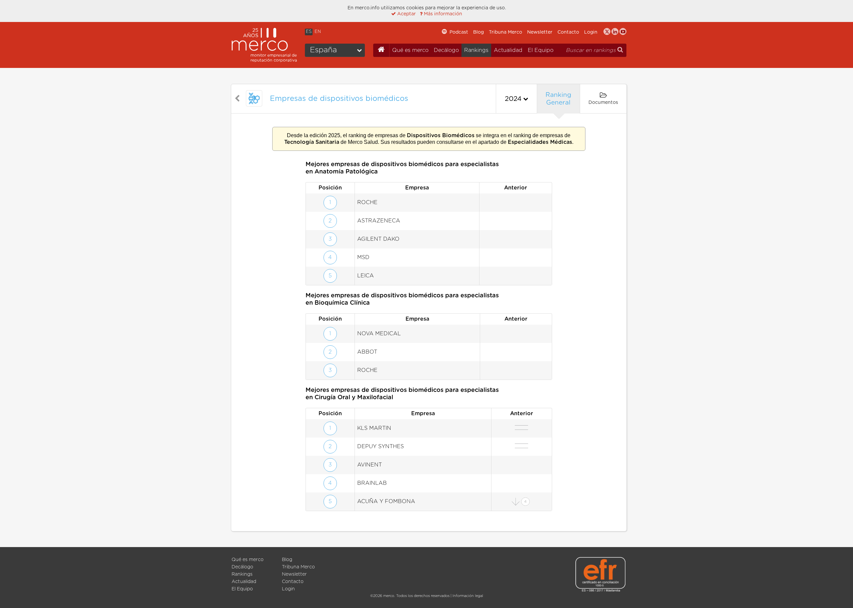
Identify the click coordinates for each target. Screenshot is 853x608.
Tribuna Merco (505, 32)
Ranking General (558, 99)
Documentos (603, 102)
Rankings (476, 50)
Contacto (568, 32)
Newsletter (539, 32)
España (323, 50)
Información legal (467, 596)
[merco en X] (606, 31)
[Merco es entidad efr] (600, 575)
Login (590, 32)
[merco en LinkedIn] (614, 31)
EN (318, 32)
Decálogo (446, 50)
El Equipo (540, 50)
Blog (478, 32)
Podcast (458, 32)
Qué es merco (410, 50)
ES (309, 32)
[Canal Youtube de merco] (622, 31)
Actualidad (508, 50)
